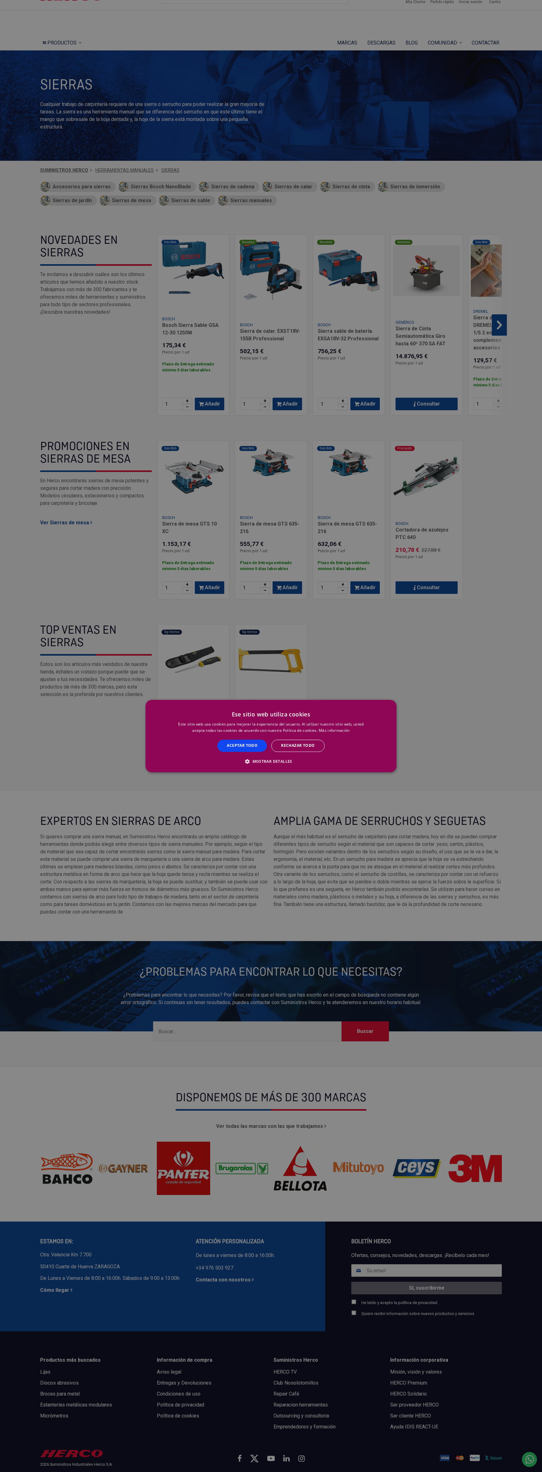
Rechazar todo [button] (298, 745)
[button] (271, 761)
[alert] (271, 736)
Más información (334, 730)
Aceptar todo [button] (242, 745)
